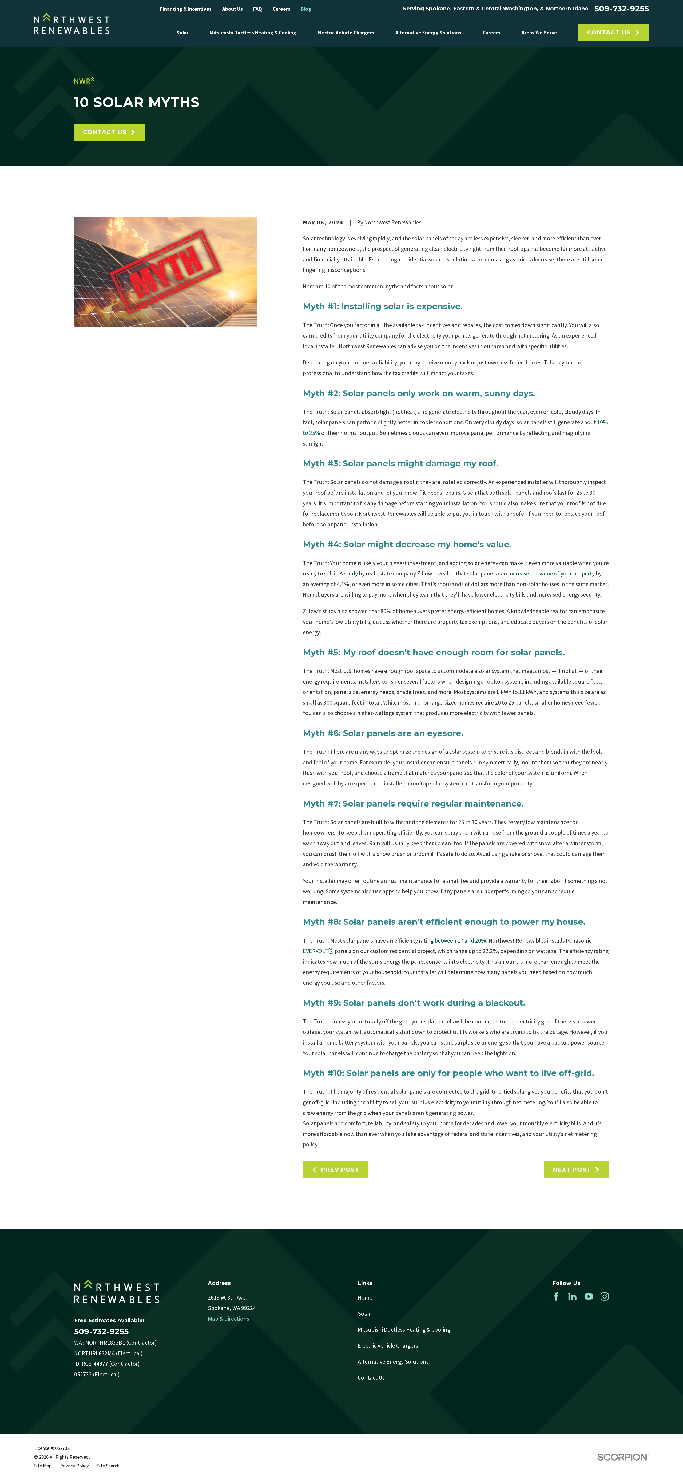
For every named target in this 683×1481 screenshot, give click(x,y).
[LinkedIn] (572, 1296)
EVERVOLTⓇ (318, 951)
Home (365, 1297)
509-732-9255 (621, 9)
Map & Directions (228, 1318)
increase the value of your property (551, 573)
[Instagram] (605, 1296)
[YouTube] (589, 1296)
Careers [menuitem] (491, 32)
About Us (232, 9)
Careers (281, 9)
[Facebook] (556, 1296)
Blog (306, 9)
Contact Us (609, 32)
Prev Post (340, 1169)
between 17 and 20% (460, 940)
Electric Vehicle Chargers (388, 1345)
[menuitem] (43, 1466)
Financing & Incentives (186, 9)
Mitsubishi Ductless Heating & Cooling (404, 1329)
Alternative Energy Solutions (393, 1361)
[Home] (71, 23)
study (351, 573)
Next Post (572, 1169)
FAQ (257, 9)
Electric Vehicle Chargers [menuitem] (345, 32)
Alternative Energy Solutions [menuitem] (428, 32)
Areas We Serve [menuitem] (539, 32)
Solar (364, 1313)
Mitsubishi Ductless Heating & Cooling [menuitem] (253, 32)
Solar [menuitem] (182, 32)
